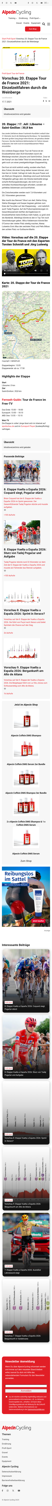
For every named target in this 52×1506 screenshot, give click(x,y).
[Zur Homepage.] (16, 12)
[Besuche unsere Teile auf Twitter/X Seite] (46, 101)
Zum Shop (33, 29)
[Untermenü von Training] (16, 18)
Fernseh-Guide (11, 399)
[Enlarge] (47, 50)
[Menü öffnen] (48, 24)
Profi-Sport (11, 39)
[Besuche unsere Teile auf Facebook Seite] (43, 101)
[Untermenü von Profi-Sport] (39, 18)
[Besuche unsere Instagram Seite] (6, 3)
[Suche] (43, 24)
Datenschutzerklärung (36, 1409)
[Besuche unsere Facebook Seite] (2, 3)
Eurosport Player (28, 426)
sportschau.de (8, 426)
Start (4, 39)
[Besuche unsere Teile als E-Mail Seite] (49, 101)
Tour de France (17, 73)
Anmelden (26, 1390)
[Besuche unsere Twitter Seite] (11, 3)
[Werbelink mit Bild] (26, 926)
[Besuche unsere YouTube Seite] (15, 3)
